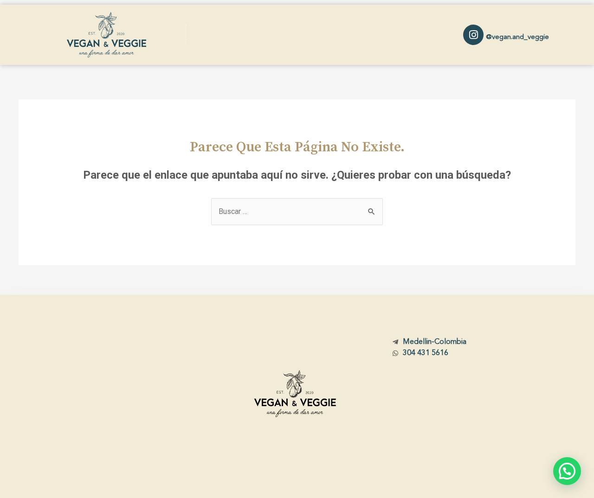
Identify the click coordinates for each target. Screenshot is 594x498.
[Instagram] (473, 35)
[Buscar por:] (297, 211)
